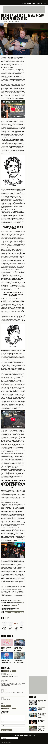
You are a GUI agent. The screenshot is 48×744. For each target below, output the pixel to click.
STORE (34, 735)
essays (6, 612)
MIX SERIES (38, 3)
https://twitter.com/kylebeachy (17, 602)
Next (14, 671)
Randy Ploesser (20, 612)
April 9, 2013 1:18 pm (7, 681)
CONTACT (45, 3)
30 (21, 21)
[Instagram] (40, 1)
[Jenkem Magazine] (9, 2)
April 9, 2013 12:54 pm (8, 674)
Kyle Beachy (10, 21)
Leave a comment (5, 712)
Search (2, 738)
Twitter (11, 609)
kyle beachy (12, 612)
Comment (3, 713)
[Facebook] (37, 1)
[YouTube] (43, 1)
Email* (2, 725)
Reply (2, 677)
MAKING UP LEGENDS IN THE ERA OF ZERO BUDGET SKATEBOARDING (22, 17)
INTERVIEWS (29, 3)
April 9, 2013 (4, 21)
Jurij (5, 673)
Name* (2, 722)
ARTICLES (24, 3)
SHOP (42, 3)
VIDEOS (33, 3)
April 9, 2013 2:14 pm (7, 699)
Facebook (17, 608)
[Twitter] (39, 1)
